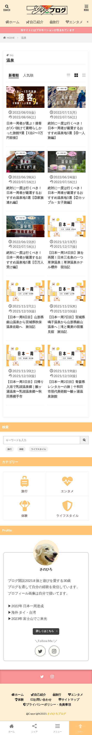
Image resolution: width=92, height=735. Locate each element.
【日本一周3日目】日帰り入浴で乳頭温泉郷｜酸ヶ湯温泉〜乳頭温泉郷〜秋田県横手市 (25, 389)
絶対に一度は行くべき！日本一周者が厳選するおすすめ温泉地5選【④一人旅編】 (66, 130)
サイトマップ (70, 699)
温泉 (23, 37)
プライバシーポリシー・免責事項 (48, 704)
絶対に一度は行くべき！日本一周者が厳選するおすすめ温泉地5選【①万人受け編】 (25, 260)
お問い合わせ (43, 699)
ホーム (14, 22)
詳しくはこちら (45, 631)
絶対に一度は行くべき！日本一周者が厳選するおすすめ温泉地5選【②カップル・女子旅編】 (66, 195)
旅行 (55, 22)
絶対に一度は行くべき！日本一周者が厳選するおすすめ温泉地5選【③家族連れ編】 (25, 195)
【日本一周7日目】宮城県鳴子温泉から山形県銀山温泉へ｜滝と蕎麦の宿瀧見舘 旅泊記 (66, 324)
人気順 (28, 75)
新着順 (14, 75)
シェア (34, 731)
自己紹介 (36, 22)
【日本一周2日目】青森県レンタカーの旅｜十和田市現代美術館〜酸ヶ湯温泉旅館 (66, 389)
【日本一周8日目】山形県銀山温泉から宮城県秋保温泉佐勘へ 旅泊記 (25, 322)
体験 (21, 449)
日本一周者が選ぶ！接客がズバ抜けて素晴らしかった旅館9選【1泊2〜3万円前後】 (24, 130)
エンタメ (76, 22)
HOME (11, 37)
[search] (84, 440)
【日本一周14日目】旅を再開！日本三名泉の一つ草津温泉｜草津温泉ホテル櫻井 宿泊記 (66, 260)
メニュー (57, 731)
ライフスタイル (38, 449)
